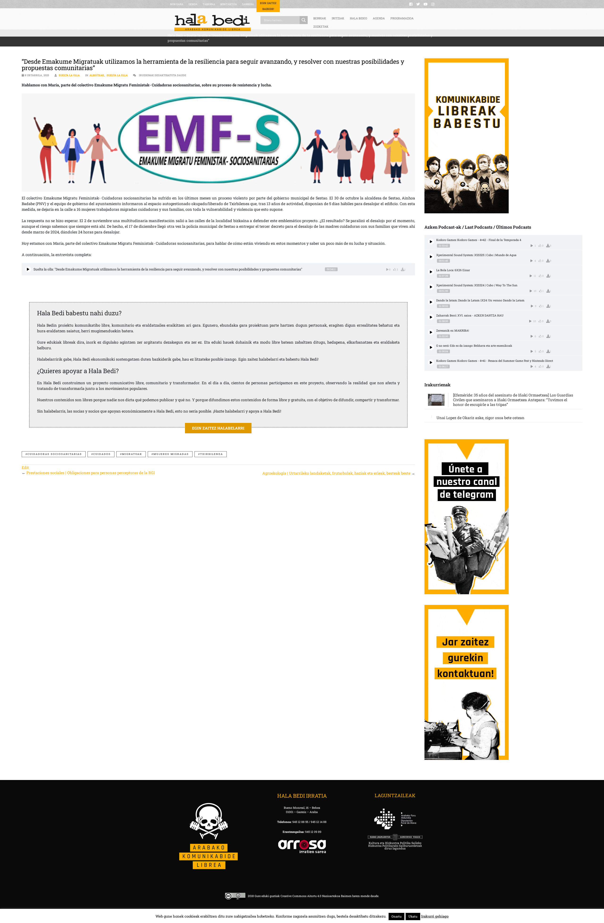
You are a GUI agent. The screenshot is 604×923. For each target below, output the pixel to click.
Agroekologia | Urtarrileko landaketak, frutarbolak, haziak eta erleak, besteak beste (336, 473)
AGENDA (379, 18)
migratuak (132, 454)
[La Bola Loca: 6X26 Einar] (431, 272)
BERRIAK (319, 18)
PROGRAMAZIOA (402, 18)
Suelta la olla (69, 75)
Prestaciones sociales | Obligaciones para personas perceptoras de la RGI (90, 472)
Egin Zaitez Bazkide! (268, 6)
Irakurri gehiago (435, 916)
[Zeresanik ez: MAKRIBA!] (431, 332)
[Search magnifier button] (304, 20)
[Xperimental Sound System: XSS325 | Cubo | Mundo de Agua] (431, 257)
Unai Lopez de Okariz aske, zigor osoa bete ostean (480, 417)
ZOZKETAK (320, 26)
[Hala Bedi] (213, 22)
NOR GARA (176, 4)
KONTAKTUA (228, 4)
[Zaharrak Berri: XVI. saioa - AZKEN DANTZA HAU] (431, 317)
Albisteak (96, 75)
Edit (25, 467)
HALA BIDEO (358, 18)
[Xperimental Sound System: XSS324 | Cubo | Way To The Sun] (431, 287)
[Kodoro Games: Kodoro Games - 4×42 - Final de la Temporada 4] (431, 241)
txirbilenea (211, 454)
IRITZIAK (338, 18)
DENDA (193, 4)
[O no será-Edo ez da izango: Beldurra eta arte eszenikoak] (431, 347)
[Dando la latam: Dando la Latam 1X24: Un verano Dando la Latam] (431, 302)
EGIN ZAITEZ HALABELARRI (218, 428)
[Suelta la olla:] (28, 269)
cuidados (102, 454)
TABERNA (209, 4)
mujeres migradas (171, 454)
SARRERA (248, 4)
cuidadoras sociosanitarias (54, 454)
